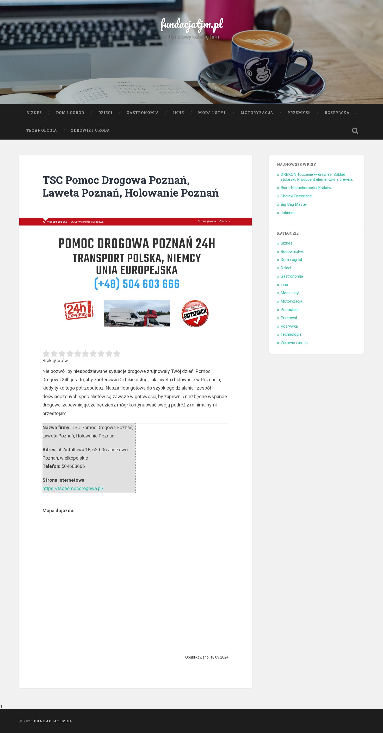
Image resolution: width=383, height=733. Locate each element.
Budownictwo (293, 251)
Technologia (41, 130)
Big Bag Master (294, 204)
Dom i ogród (70, 112)
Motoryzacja (256, 112)
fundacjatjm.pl (191, 23)
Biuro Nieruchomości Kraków (306, 187)
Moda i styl (212, 112)
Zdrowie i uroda (90, 130)
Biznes (34, 112)
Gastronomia (143, 112)
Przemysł (299, 112)
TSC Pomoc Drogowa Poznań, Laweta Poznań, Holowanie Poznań (130, 186)
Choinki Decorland (296, 196)
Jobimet (288, 212)
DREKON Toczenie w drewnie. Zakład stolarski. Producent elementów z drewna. (317, 177)
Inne (178, 112)
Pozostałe (290, 309)
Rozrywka (337, 112)
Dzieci (105, 112)
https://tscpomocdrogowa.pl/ (72, 488)
